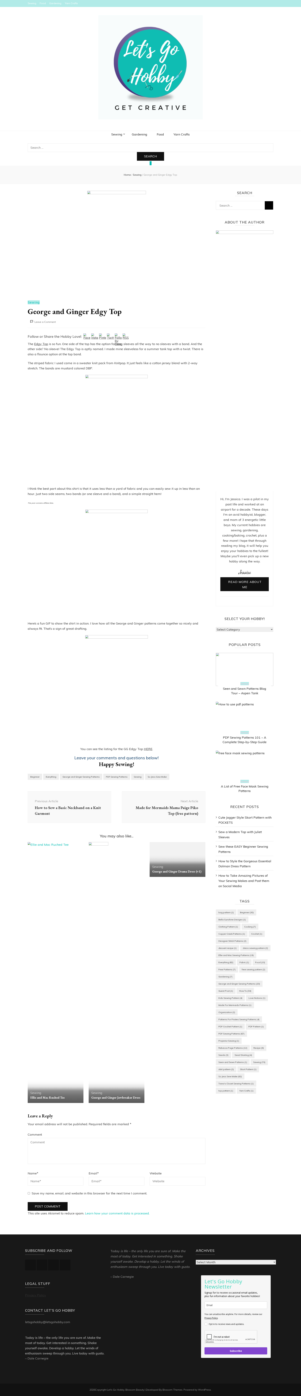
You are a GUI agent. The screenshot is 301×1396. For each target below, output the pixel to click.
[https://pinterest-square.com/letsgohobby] (53, 1265)
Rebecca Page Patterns (232, 1048)
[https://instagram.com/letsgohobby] (42, 1265)
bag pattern (226, 912)
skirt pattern (226, 1069)
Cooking (250, 926)
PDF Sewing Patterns (117, 776)
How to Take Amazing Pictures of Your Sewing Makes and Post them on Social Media (243, 881)
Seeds (223, 1055)
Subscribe (236, 1351)
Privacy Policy (35, 1295)
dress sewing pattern (255, 948)
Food (43, 3)
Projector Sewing (228, 1040)
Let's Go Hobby (115, 1389)
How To (245, 991)
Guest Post (225, 991)
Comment (35, 1135)
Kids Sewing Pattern (230, 998)
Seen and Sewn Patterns (232, 1062)
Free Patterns (227, 969)
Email (94, 1173)
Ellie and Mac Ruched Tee (47, 1097)
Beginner (35, 776)
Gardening (55, 3)
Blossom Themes (172, 1389)
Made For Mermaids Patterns (234, 1005)
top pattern (225, 1090)
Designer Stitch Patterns (232, 941)
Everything (51, 776)
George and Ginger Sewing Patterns (81, 776)
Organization (226, 1012)
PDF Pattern (256, 1026)
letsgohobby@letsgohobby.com (47, 1322)
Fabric (244, 962)
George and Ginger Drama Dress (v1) (176, 871)
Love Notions (257, 998)
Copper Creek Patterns (231, 934)
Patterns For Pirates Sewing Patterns (238, 1019)
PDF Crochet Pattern (230, 1026)
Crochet (256, 934)
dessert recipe (227, 948)
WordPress (204, 1389)
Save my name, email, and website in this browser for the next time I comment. (89, 1193)
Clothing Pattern (228, 926)
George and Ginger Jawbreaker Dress (115, 1097)
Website (156, 1173)
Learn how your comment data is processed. (117, 1213)
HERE (148, 749)
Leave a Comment (45, 321)
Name (33, 1173)
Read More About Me (245, 584)
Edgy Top (41, 344)
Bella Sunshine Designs (232, 919)
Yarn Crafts (71, 3)
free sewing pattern (253, 969)
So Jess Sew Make (157, 776)
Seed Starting (243, 1055)
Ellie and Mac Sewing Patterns (236, 955)
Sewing (32, 3)
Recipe (258, 1048)
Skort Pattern (248, 1069)
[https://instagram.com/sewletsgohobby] (65, 1265)
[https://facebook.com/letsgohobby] (30, 1265)
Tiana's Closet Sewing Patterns (236, 1083)
